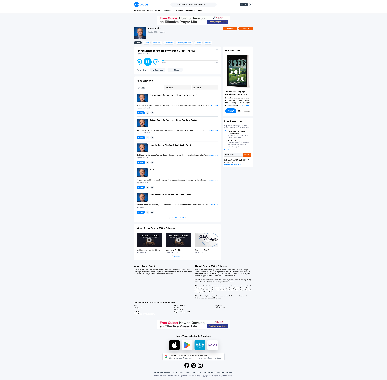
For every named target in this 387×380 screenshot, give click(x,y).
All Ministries (139, 10)
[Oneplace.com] (141, 4)
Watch (147, 43)
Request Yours (231, 111)
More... (200, 10)
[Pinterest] (193, 365)
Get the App (158, 372)
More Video (177, 257)
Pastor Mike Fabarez (156, 32)
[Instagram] (200, 365)
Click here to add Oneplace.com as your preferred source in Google (195, 358)
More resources (244, 111)
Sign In (243, 4)
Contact (208, 43)
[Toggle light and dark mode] (251, 4)
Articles (198, 43)
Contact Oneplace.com (205, 372)
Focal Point (154, 28)
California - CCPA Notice (224, 372)
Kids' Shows (178, 10)
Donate (246, 28)
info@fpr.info (138, 308)
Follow (230, 28)
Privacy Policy (178, 372)
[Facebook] (186, 365)
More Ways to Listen (184, 43)
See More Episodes (177, 218)
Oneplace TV (190, 10)
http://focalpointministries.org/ (144, 314)
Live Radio (167, 10)
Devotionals (169, 43)
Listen (138, 43)
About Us (167, 372)
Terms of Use (190, 372)
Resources (156, 43)
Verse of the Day (153, 10)
